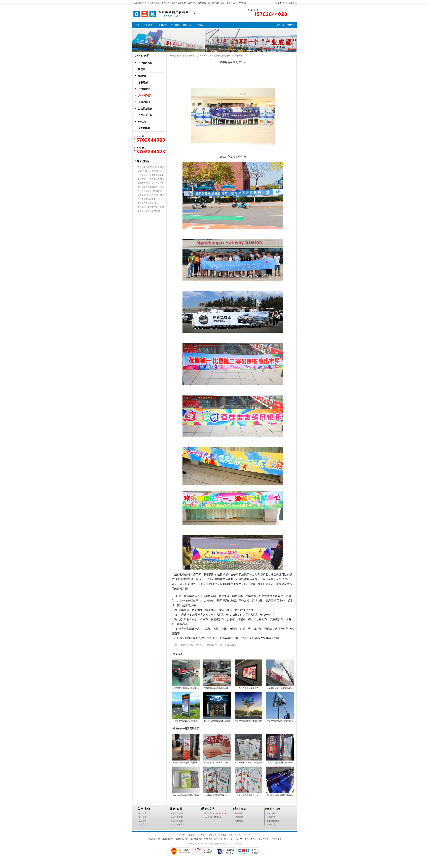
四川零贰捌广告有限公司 (214, 843)
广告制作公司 (154, 839)
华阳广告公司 (235, 835)
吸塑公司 (228, 839)
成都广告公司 (227, 3)
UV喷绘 (142, 76)
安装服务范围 (177, 821)
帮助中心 (291, 25)
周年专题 (281, 25)
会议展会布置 (250, 839)
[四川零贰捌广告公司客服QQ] (149, 150)
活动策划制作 (145, 108)
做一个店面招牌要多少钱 (149, 199)
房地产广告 (264, 839)
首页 (137, 25)
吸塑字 (141, 69)
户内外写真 (145, 95)
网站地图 (277, 3)
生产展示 (175, 25)
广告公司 (247, 835)
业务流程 (142, 824)
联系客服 (293, 3)
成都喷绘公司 (196, 839)
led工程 (142, 121)
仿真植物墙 (144, 128)
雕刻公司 (218, 839)
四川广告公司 (189, 55)
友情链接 (212, 835)
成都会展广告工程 (206, 3)
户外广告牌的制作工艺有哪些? (248, 721)
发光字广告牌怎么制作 (148, 203)
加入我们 (202, 835)
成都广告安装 (168, 839)
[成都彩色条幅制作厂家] (233, 112)
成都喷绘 (182, 3)
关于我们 (182, 835)
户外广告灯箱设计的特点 (186, 721)
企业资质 (142, 817)
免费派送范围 (177, 813)
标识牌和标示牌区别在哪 (149, 211)
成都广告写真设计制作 (217, 795)
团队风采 (187, 25)
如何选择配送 (177, 824)
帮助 (285, 3)
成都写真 (192, 3)
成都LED (238, 839)
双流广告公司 (182, 839)
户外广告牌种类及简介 (248, 688)
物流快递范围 (177, 817)
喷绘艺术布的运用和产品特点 (280, 795)
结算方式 (239, 817)
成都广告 (160, 3)
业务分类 (147, 25)
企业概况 (142, 813)
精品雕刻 (143, 82)
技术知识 (200, 25)
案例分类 (162, 25)
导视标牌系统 (145, 62)
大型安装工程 (145, 115)
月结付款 (239, 813)
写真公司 (208, 839)
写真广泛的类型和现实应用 (280, 762)
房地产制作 (144, 102)
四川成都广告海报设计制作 (248, 795)
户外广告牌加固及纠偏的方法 (280, 721)
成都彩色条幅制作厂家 (224, 55)
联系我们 (192, 835)
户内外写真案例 (186, 728)
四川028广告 (240, 3)
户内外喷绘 (144, 89)
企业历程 (142, 821)
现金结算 (239, 821)
